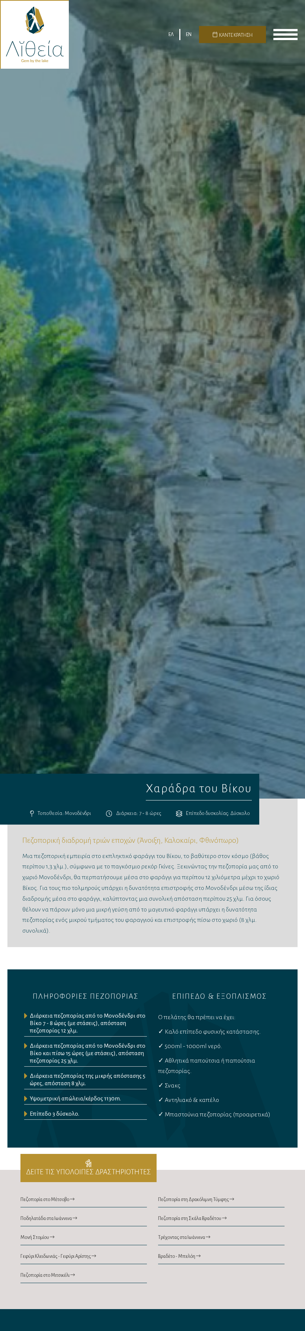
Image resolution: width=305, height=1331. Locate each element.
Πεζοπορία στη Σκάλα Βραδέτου (190, 1218)
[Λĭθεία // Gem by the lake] (34, 34)
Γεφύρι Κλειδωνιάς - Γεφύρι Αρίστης (56, 1256)
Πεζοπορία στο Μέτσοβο (45, 1199)
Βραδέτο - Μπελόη (177, 1256)
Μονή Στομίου (35, 1237)
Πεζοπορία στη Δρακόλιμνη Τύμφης (193, 1199)
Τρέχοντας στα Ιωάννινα (182, 1237)
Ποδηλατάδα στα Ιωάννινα (46, 1218)
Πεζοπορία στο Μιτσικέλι (45, 1275)
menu (285, 34)
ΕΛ (171, 34)
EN (189, 34)
